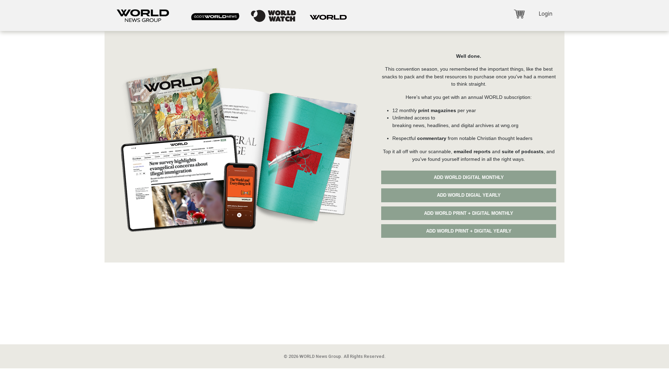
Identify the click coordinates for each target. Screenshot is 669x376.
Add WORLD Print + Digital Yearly (469, 231)
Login (545, 13)
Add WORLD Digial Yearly (469, 195)
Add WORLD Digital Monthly (469, 177)
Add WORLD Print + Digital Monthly (468, 213)
